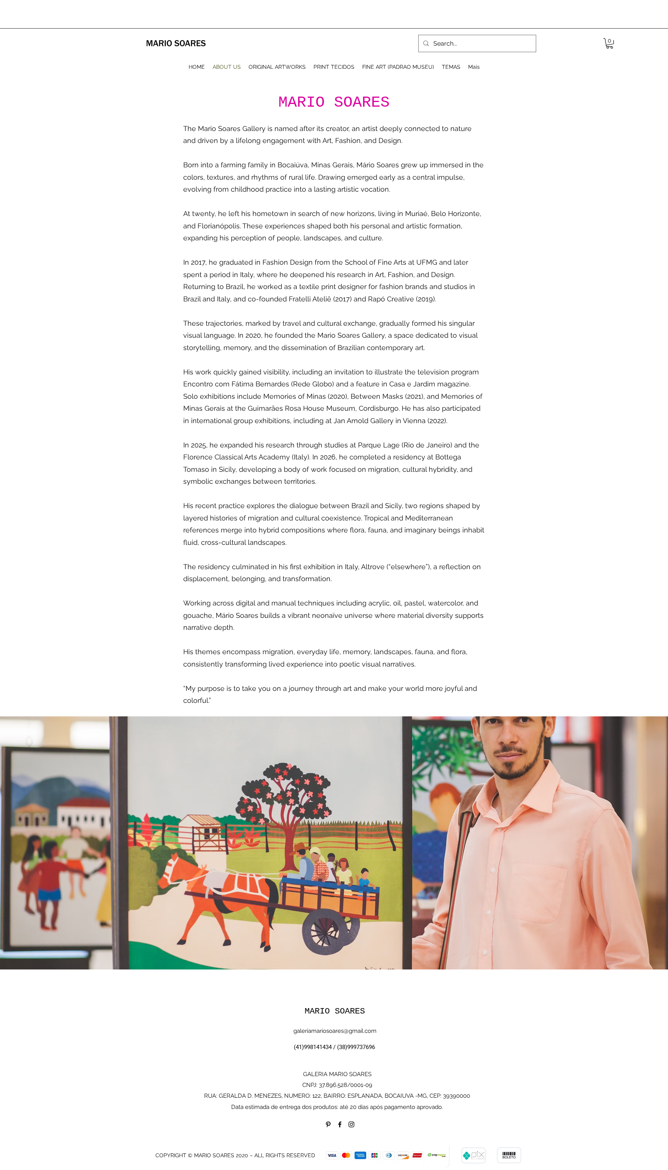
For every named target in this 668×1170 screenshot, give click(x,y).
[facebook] (340, 1124)
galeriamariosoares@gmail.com (335, 1030)
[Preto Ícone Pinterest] (328, 1124)
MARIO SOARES (335, 1011)
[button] (609, 43)
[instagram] (351, 1124)
